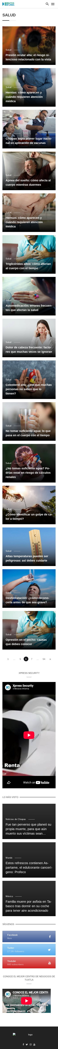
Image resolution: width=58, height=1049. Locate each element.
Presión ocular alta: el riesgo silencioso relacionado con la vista (28, 57)
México (9, 896)
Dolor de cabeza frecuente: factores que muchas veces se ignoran (29, 349)
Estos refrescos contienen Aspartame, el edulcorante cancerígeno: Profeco (29, 867)
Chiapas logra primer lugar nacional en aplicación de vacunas (29, 141)
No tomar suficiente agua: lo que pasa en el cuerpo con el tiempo (28, 433)
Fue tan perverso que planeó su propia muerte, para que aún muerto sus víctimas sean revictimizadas (28, 829)
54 (44, 659)
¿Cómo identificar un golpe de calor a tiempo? (29, 516)
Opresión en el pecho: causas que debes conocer (26, 642)
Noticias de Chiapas (16, 819)
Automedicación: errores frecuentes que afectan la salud (29, 308)
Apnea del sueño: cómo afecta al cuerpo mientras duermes (28, 182)
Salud (8, 50)
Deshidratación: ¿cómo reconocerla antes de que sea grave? (27, 600)
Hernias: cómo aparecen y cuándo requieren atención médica (24, 97)
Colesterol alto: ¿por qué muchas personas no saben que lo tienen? (29, 389)
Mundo (9, 858)
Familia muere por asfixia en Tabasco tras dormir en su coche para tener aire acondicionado (29, 906)
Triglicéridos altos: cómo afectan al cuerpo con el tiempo (28, 266)
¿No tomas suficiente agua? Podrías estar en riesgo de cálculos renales (28, 473)
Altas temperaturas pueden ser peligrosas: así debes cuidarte (27, 558)
